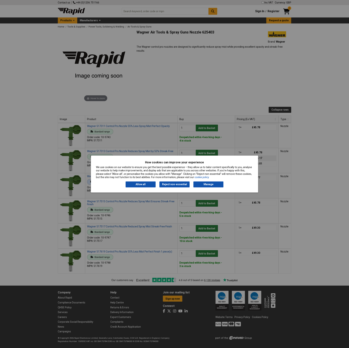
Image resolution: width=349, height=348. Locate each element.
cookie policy (201, 177)
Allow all (141, 184)
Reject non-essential (174, 184)
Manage (208, 184)
